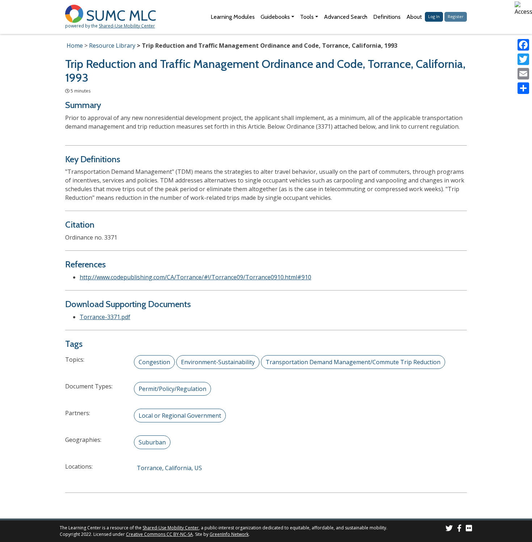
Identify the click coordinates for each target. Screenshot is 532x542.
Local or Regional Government (180, 416)
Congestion (154, 362)
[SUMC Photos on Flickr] (469, 529)
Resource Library (112, 46)
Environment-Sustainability (218, 362)
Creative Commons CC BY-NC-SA (159, 534)
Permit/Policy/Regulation (172, 389)
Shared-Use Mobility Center (127, 26)
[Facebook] (523, 45)
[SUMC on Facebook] (459, 529)
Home (75, 46)
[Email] (523, 73)
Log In (434, 16)
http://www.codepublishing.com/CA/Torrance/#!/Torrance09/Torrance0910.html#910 (195, 277)
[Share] (523, 88)
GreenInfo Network (229, 534)
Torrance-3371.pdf (105, 317)
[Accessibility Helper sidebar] (523, 8)
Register (456, 16)
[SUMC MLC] (75, 13)
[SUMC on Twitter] (449, 529)
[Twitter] (523, 59)
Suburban (152, 442)
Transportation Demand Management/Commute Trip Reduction (353, 362)
